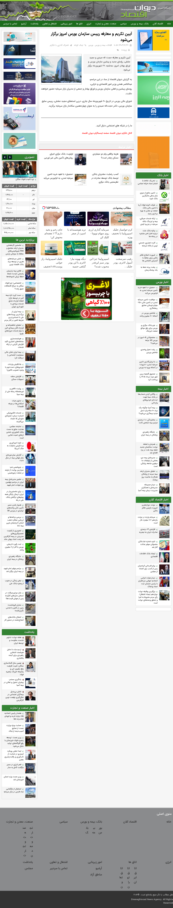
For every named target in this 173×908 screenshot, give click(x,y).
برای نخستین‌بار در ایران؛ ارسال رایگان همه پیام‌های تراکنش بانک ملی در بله (14, 496)
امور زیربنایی (66, 24)
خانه (169, 24)
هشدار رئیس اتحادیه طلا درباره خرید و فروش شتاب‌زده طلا (14, 716)
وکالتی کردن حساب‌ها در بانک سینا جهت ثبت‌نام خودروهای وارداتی (148, 398)
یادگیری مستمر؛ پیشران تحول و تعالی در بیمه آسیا (14, 682)
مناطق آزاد (96, 874)
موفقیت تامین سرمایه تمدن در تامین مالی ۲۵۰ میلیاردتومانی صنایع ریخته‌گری (148, 304)
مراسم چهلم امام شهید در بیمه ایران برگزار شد (14, 570)
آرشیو (23, 24)
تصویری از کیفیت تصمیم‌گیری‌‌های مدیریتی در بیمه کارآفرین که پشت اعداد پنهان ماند (14, 535)
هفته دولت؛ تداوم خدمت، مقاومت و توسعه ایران (15, 640)
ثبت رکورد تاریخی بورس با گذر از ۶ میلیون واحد (14, 547)
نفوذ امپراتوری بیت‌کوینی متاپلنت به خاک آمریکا (15, 446)
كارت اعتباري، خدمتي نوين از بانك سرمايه (148, 244)
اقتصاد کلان (158, 24)
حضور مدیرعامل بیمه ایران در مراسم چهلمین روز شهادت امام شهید (14, 482)
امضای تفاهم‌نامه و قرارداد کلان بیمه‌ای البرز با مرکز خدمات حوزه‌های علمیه (14, 329)
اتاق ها (79, 24)
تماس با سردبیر (10, 24)
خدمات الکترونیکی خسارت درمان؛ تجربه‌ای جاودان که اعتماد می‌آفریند (14, 417)
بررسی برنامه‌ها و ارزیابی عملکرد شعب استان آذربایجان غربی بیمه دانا (15, 521)
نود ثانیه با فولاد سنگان (25, 179)
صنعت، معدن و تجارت (105, 24)
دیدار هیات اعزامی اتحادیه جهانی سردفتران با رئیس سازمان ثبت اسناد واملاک (148, 582)
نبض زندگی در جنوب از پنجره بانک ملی (14, 582)
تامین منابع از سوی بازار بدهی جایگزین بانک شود (149, 196)
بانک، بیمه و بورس (140, 24)
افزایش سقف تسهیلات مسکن (17, 378)
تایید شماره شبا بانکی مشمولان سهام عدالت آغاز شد (148, 544)
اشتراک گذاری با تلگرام (59, 45)
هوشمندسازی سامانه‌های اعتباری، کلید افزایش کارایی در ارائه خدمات (14, 343)
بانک (86, 830)
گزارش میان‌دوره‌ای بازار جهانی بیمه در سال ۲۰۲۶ (14, 458)
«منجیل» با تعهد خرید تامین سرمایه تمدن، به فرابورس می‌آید (148, 290)
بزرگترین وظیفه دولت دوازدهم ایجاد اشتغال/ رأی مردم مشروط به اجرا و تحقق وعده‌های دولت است (148, 597)
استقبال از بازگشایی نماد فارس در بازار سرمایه (14, 790)
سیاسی (123, 24)
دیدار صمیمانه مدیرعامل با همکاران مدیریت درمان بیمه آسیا (148, 487)
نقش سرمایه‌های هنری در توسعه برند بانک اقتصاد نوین (16, 261)
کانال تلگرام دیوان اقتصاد (121, 133)
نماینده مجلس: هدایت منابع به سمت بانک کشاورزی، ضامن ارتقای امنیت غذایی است (15, 432)
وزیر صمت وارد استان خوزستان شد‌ (14, 778)
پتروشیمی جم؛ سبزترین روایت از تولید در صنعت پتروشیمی (14, 470)
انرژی (88, 24)
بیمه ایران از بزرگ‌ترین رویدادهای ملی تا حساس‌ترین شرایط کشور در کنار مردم (14, 316)
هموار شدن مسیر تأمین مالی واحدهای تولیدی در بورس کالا (15, 508)
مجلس (29, 868)
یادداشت (34, 24)
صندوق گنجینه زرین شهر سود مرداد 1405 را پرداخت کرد (149, 377)
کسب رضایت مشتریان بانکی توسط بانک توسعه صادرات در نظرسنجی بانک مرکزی (104, 178)
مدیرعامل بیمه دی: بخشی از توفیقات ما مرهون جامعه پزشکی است (149, 462)
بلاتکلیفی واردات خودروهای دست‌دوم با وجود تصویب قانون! (14, 367)
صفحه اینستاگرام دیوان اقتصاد (95, 133)
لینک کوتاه (78, 45)
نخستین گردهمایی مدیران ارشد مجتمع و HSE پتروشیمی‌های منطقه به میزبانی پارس (15, 249)
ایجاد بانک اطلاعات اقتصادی (149, 555)
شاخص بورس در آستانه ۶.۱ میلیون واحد (149, 315)
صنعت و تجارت (24, 842)
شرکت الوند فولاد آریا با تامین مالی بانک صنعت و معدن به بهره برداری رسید (148, 209)
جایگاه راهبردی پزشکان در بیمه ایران (149, 433)
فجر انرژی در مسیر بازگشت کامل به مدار (15, 766)
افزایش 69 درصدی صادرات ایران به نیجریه (148, 531)
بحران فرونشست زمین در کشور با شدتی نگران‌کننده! (15, 608)
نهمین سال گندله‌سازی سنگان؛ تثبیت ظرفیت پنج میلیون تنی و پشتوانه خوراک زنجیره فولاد (14, 669)
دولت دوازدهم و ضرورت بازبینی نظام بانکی (150, 508)
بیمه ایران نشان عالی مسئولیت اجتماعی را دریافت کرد (14, 355)
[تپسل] (63, 279)
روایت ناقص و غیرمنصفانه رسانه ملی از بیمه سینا (14, 391)
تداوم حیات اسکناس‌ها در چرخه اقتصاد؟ (16, 403)
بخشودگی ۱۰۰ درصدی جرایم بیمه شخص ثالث (148, 421)
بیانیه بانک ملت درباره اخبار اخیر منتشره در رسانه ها (148, 233)
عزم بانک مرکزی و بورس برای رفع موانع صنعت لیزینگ (149, 328)
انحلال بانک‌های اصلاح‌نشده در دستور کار (14, 619)
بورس (90, 45)
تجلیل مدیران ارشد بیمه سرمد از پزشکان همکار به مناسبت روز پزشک (149, 475)
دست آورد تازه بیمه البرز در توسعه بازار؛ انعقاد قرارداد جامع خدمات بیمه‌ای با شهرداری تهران (15, 301)
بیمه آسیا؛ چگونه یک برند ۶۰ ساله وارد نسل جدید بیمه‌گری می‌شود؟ (148, 410)
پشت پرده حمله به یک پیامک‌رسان (149, 269)
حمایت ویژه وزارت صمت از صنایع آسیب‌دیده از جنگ (15, 728)
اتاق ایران (135, 875)
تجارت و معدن (31, 842)
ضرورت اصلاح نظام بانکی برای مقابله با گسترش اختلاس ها (149, 258)
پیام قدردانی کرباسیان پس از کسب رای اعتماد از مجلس (148, 568)
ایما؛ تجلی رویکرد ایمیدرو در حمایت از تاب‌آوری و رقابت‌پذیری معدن (14, 755)
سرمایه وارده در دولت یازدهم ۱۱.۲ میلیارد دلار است (148, 520)
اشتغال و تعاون (49, 24)
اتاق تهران (128, 877)
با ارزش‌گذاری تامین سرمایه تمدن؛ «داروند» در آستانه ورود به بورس (148, 364)
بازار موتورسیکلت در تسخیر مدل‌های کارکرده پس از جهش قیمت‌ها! (14, 595)
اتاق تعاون (121, 877)
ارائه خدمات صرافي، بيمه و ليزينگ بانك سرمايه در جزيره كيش (149, 221)
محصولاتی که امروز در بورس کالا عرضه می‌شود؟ (148, 340)
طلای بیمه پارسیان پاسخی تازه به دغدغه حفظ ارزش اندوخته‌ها (15, 274)
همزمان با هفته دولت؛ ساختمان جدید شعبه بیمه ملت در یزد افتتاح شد (149, 448)
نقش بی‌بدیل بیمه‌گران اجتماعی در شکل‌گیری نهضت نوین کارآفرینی (14, 696)
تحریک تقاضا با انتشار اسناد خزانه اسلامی (148, 182)
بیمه (93, 830)
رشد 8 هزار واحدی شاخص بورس (149, 351)
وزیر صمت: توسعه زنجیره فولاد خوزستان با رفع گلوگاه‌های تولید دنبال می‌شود (14, 742)
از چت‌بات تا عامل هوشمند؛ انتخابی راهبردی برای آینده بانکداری (15, 654)
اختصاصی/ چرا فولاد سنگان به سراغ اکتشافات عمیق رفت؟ (14, 286)
